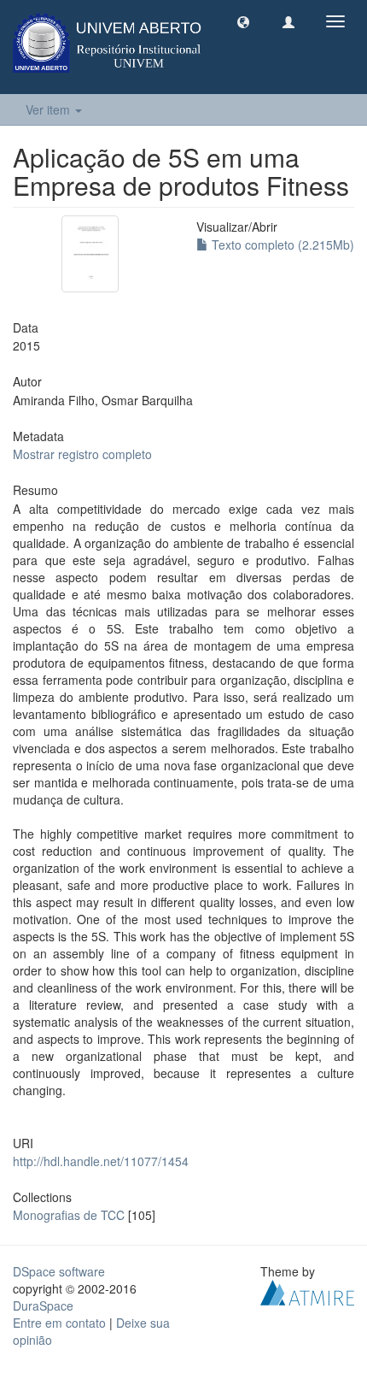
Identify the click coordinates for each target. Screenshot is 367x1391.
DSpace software (59, 1271)
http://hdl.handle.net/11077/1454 (101, 1161)
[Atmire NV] (307, 1291)
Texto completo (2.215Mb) (281, 244)
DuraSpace (43, 1305)
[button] (243, 21)
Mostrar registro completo (82, 454)
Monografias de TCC (69, 1214)
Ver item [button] (49, 109)
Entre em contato (59, 1322)
